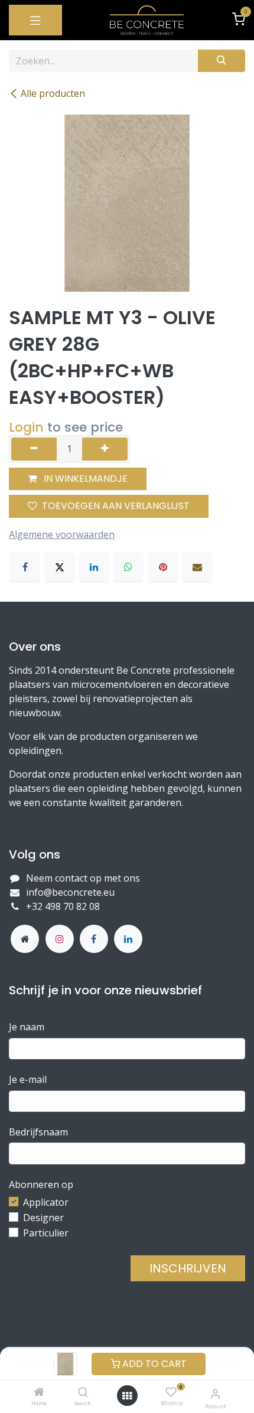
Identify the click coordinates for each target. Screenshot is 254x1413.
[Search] (83, 1392)
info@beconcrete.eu (70, 892)
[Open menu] (127, 1396)
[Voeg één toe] (105, 449)
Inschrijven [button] (187, 1268)
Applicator (46, 1202)
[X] (59, 567)
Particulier (46, 1232)
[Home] (39, 1392)
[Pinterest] (163, 567)
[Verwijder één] (34, 449)
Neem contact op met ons (83, 878)
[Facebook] (25, 567)
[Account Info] (215, 1393)
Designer (43, 1217)
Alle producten (53, 93)
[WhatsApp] (128, 567)
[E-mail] (197, 567)
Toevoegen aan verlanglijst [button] (116, 506)
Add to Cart (153, 1363)
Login (26, 427)
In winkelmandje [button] (84, 478)
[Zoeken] (221, 61)
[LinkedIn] (94, 567)
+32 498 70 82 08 (64, 906)
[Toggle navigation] (35, 20)
